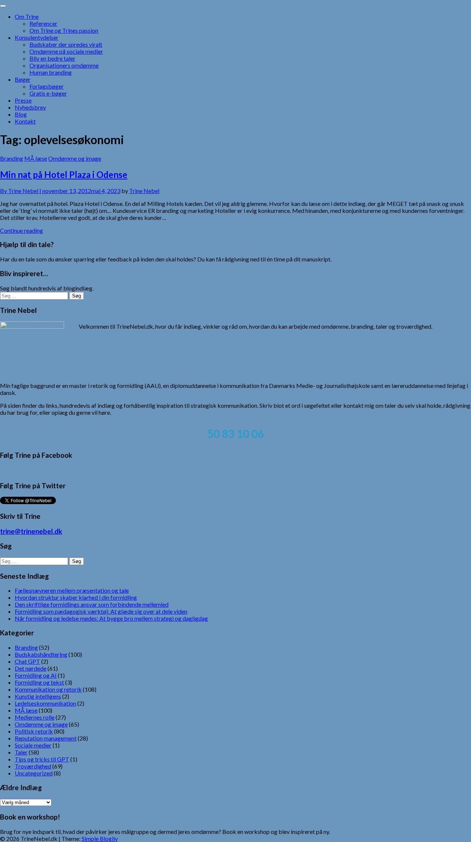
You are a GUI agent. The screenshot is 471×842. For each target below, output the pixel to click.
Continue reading (21, 230)
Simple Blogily (100, 838)
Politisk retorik (34, 731)
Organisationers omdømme (64, 65)
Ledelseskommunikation (45, 703)
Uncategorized (34, 773)
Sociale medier (33, 745)
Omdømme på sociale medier (66, 51)
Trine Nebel (144, 190)
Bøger (23, 79)
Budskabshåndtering (41, 654)
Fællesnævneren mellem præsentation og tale (72, 590)
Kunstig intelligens (38, 696)
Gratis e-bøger (48, 93)
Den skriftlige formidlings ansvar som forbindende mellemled (92, 604)
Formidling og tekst (39, 682)
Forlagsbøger (46, 86)
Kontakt (25, 121)
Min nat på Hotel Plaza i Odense (63, 174)
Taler (21, 752)
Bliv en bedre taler (52, 58)
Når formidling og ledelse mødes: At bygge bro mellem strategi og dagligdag (111, 618)
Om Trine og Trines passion (63, 30)
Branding (11, 158)
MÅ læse (35, 158)
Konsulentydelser (37, 37)
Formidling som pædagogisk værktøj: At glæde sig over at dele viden (101, 611)
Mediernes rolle (34, 717)
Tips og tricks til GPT (42, 759)
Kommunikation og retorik (48, 689)
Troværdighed (33, 766)
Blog (21, 114)
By (21, 190)
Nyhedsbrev (30, 107)
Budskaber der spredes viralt (65, 44)
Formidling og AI (36, 675)
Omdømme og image (74, 158)
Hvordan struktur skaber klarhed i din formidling (76, 597)
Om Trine (27, 16)
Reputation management (46, 738)
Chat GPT (27, 661)
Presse (23, 100)
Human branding (50, 72)
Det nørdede (30, 668)
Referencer (43, 23)
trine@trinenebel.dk (31, 531)
